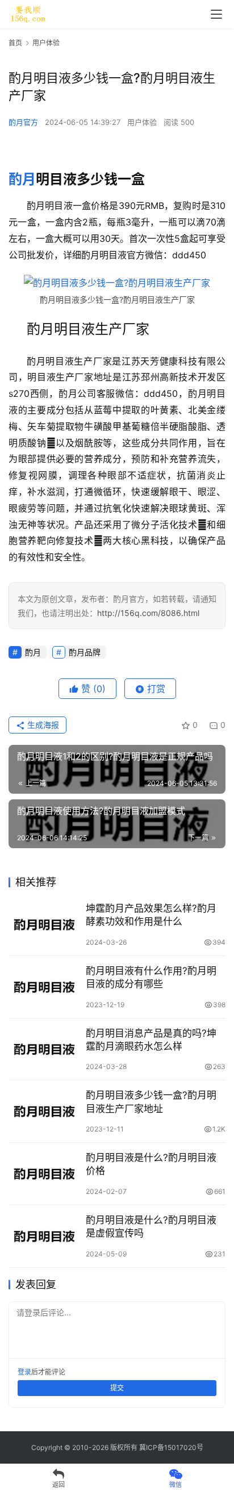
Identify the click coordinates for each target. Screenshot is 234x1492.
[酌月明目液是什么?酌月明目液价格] (44, 1173)
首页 (15, 43)
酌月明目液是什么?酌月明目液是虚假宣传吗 (151, 1226)
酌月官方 (23, 122)
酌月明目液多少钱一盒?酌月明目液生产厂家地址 (151, 1101)
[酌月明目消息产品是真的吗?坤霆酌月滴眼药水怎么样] (44, 1049)
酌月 (22, 179)
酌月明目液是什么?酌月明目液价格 (151, 1164)
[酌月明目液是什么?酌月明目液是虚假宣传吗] (44, 1236)
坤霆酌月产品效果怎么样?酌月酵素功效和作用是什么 (151, 915)
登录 (24, 1372)
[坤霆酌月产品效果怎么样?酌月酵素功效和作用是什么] (44, 924)
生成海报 (42, 725)
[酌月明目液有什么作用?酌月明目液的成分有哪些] (44, 987)
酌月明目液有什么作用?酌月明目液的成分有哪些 (151, 977)
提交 (117, 1388)
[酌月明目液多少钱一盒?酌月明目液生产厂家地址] (44, 1111)
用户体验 (142, 122)
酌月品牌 (85, 652)
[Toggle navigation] (216, 14)
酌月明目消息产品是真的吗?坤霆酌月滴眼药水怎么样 (151, 1040)
